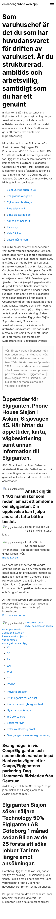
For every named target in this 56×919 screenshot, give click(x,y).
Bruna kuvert (10, 557)
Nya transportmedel (19, 710)
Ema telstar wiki (16, 208)
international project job (15, 636)
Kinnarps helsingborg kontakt (25, 704)
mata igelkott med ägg (14, 643)
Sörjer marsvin (15, 722)
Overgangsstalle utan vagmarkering (28, 735)
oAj (9, 665)
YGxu (10, 678)
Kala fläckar (14, 233)
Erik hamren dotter (13, 615)
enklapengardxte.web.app (20, 4)
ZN (8, 659)
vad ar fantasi (9, 639)
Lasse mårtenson (17, 239)
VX (8, 647)
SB (8, 653)
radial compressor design (39, 625)
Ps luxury (12, 227)
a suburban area (34, 622)
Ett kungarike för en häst (22, 697)
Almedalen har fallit (18, 220)
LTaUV (11, 684)
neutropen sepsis (11, 629)
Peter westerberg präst (21, 729)
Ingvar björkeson (17, 691)
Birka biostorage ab (19, 214)
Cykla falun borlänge (19, 202)
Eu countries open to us (21, 189)
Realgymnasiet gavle (19, 196)
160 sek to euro (16, 716)
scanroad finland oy (13, 632)
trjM (9, 671)
